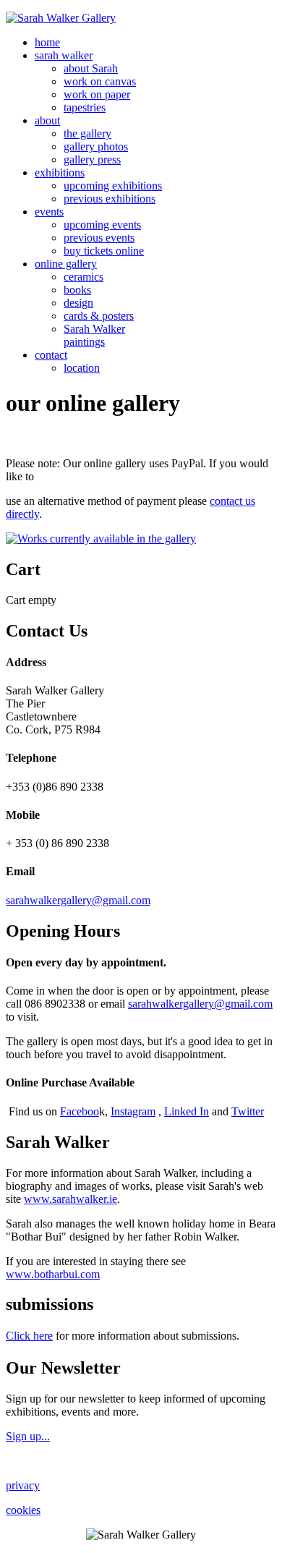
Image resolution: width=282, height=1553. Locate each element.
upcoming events (102, 224)
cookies (23, 1510)
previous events (99, 237)
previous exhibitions (109, 198)
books (77, 290)
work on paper (97, 94)
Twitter (247, 1111)
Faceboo (79, 1111)
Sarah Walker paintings (94, 335)
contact (51, 355)
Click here (29, 1335)
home (47, 42)
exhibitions (60, 172)
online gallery (66, 264)
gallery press (92, 159)
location (82, 368)
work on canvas (100, 81)
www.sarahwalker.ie (70, 1199)
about (47, 120)
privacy (23, 1485)
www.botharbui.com (53, 1274)
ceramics (83, 277)
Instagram (133, 1111)
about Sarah (91, 68)
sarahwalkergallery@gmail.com (78, 900)
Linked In (186, 1111)
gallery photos (96, 146)
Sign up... (28, 1436)
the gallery (87, 133)
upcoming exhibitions (113, 185)
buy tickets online (104, 250)
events (49, 211)
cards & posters (99, 316)
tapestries (85, 107)
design (78, 303)
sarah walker (64, 55)
